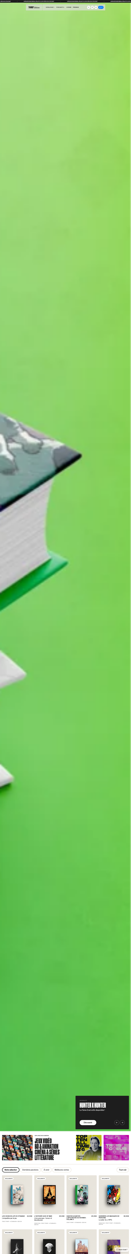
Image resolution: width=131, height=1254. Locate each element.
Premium (76, 7)
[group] (65, 567)
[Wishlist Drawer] (92, 7)
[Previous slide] (116, 1122)
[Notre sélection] (10, 1169)
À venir (69, 7)
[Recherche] (88, 7)
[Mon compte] (96, 7)
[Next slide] (122, 1122)
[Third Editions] (34, 7)
